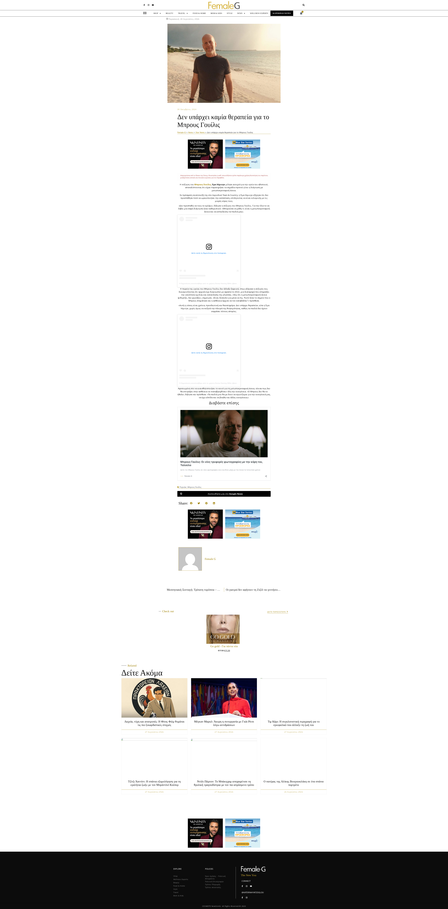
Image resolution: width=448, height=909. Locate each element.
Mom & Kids (216, 13)
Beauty (169, 13)
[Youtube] (153, 5)
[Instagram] (148, 5)
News (239, 13)
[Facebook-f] (144, 5)
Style (230, 13)
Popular (183, 487)
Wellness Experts (259, 13)
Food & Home (199, 13)
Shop (155, 13)
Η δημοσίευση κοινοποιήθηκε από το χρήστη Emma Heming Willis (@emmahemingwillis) (214, 283)
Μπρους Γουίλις (202, 184)
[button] (304, 5)
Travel (181, 13)
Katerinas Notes (282, 13)
